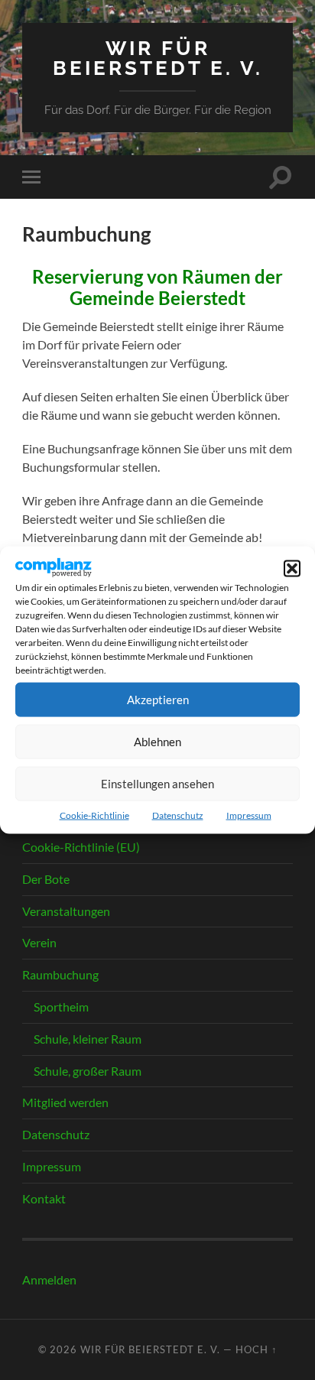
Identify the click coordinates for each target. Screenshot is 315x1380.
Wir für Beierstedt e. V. (158, 58)
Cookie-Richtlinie (94, 814)
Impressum (248, 814)
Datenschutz (177, 814)
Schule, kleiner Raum (87, 1038)
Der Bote (46, 879)
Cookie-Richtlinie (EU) (81, 846)
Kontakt (44, 1198)
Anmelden (49, 1279)
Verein (39, 942)
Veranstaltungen (66, 911)
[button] (292, 568)
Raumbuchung (60, 974)
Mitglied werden (65, 1102)
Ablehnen (157, 741)
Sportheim (61, 1006)
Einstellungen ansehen (157, 784)
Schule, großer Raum (87, 1070)
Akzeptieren (158, 699)
